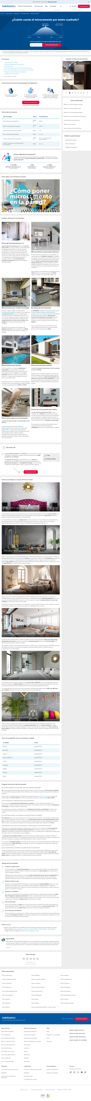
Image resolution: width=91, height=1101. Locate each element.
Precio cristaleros (65, 983)
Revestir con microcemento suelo (72, 108)
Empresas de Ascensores (30, 1031)
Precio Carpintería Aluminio (8, 1054)
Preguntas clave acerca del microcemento (15, 72)
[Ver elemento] (69, 93)
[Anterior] (66, 93)
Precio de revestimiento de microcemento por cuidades (19, 70)
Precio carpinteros (7, 983)
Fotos (48, 1038)
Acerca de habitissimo (52, 1069)
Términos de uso (24, 1089)
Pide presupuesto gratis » (84, 63)
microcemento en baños (38, 312)
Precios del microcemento (11, 62)
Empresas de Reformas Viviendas (32, 1041)
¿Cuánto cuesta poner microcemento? (14, 64)
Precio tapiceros (6, 1003)
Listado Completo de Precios (76, 1030)
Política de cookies (50, 1089)
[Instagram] (70, 1072)
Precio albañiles (35, 975)
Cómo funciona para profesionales (33, 1069)
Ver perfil (8, 947)
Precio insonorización (37, 991)
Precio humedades (65, 987)
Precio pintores (6, 999)
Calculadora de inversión (30, 1079)
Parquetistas (27, 1044)
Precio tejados (35, 1003)
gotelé (26, 315)
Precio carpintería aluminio (9, 979)
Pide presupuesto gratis (52, 44)
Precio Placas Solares (6, 1048)
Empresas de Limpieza (29, 1034)
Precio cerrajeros (35, 983)
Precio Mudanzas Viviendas (8, 1038)
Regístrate (3, 1073)
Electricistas (27, 1054)
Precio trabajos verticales (67, 1003)
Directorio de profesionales (25, 6)
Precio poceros (64, 999)
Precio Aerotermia (6, 1034)
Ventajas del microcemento (12, 73)
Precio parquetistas (36, 995)
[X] (78, 1072)
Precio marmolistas (65, 991)
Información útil (9, 66)
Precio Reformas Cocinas (7, 1051)
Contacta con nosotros (75, 1069)
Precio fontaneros (6, 987)
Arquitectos (27, 1061)
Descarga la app (28, 1076)
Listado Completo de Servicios (77, 1033)
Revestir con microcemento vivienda (73, 104)
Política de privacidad (36, 1089)
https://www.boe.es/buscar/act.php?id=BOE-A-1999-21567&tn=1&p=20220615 (34, 929)
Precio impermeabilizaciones (9, 991)
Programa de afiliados (52, 1073)
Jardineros (26, 1048)
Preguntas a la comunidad (53, 1034)
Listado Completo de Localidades (78, 1040)
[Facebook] (74, 1072)
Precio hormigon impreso (38, 987)
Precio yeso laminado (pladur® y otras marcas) (43, 1007)
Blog (46, 6)
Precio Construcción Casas (8, 1041)
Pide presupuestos (84, 6)
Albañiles (26, 1058)
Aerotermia (39, 10)
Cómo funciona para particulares (9, 1069)
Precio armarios (65, 975)
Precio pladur (34, 999)
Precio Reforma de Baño (7, 1031)
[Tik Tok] (85, 1072)
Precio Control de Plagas (7, 1061)
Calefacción (3, 10)
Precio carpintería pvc (66, 979)
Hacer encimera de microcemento (72, 128)
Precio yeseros (6, 1007)
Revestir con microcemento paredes (73, 112)
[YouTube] (81, 1072)
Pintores (26, 1051)
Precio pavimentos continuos (68, 995)
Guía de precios (39, 6)
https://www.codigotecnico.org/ (30, 930)
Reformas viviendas (76, 10)
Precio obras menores (25, 13)
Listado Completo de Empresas (77, 1036)
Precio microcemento (7, 995)
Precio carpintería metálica (38, 979)
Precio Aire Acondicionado (8, 1044)
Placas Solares (57, 10)
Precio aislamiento (7, 975)
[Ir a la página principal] (9, 6)
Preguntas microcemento (71, 147)
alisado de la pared (44, 796)
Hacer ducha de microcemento (72, 120)
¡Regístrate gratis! (52, 2)
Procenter (49, 1041)
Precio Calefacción (6, 1058)
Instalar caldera (22, 10)
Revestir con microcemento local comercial (75, 116)
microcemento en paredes (8, 312)
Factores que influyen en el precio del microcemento (18, 68)
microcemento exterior (48, 375)
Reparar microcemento (70, 124)
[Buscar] (61, 6)
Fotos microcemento (70, 143)
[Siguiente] (87, 93)
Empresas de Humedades (30, 1038)
